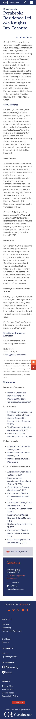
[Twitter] (13, 610)
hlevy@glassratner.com (15, 354)
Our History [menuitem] (6, 639)
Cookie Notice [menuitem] (8, 693)
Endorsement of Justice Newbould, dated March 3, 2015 (19, 518)
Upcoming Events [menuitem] (9, 656)
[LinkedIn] (9, 610)
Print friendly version (19, 551)
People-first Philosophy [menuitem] (12, 631)
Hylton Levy (13, 569)
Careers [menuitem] (5, 642)
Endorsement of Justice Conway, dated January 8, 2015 (18, 496)
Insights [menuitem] (5, 653)
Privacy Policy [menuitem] (8, 689)
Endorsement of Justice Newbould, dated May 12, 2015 (18, 533)
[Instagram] (18, 610)
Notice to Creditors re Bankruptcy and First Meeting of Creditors (16, 395)
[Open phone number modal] (33, 367)
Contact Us (18, 702)
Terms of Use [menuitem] (7, 686)
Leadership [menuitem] (6, 627)
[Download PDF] (31, 37)
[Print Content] (27, 37)
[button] (17, 37)
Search (24, 2)
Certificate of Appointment (19, 402)
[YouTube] (23, 610)
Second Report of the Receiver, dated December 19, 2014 (19, 421)
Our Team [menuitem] (6, 624)
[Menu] (31, 2)
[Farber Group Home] (11, 2)
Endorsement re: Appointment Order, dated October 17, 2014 (19, 481)
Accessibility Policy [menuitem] (10, 696)
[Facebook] (27, 610)
